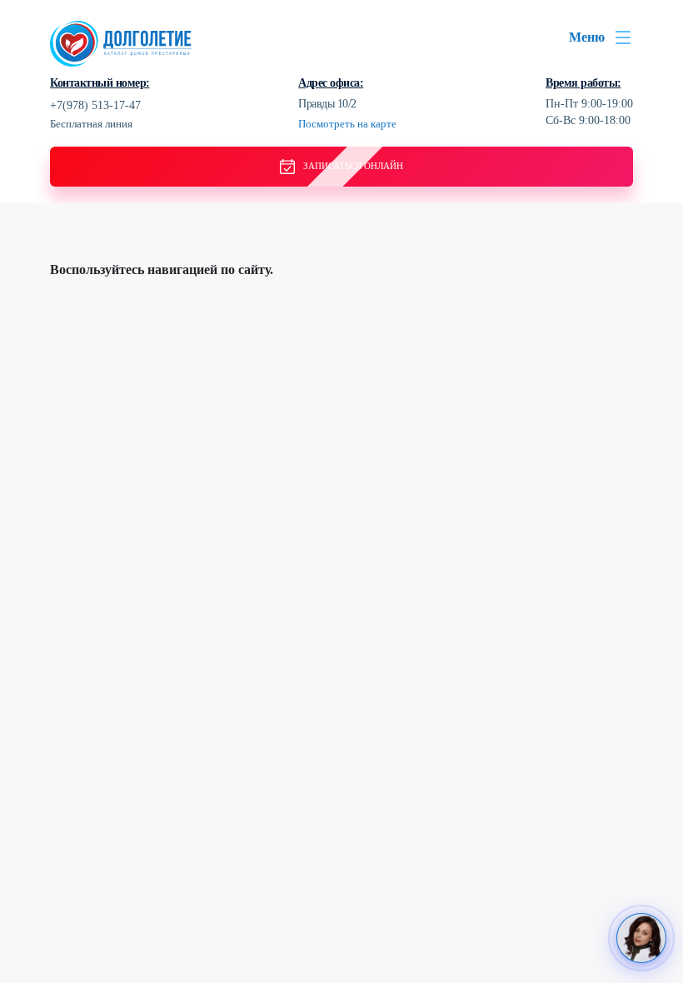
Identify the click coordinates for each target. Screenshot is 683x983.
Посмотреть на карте (347, 123)
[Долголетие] (121, 42)
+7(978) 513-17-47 (95, 105)
